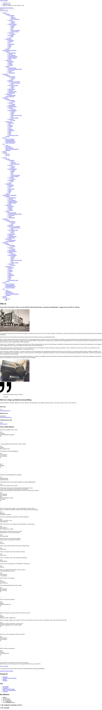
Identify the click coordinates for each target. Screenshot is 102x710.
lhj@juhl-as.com (3, 423)
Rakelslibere (11, 35)
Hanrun (12, 86)
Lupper (10, 71)
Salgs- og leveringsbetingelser (12, 149)
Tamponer (10, 65)
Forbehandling (11, 92)
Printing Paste (11, 130)
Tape (9, 47)
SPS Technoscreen (15, 19)
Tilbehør (7, 49)
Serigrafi (5, 12)
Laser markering (11, 55)
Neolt (12, 79)
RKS (12, 36)
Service (4, 137)
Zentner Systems (14, 31)
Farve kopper (11, 70)
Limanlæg (10, 107)
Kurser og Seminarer (10, 142)
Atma (12, 16)
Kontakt (4, 151)
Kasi (12, 29)
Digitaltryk (5, 74)
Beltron (12, 22)
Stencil (9, 46)
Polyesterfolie (11, 44)
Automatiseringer (12, 52)
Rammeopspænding (10, 140)
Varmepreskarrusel (12, 91)
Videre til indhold (4, 0)
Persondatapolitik (9, 147)
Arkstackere (11, 32)
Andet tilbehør (11, 72)
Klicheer (10, 62)
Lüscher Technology (15, 30)
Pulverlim (10, 125)
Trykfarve (10, 41)
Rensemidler (11, 40)
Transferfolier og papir (13, 135)
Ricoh (12, 84)
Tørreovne (10, 20)
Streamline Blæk (12, 95)
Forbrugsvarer (9, 39)
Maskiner (8, 14)
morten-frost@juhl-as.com (5, 417)
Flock (9, 124)
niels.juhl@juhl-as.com (5, 410)
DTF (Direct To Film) (13, 85)
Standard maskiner (12, 57)
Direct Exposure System (16, 115)
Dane (12, 27)
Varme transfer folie (10, 96)
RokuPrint (13, 17)
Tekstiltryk (5, 97)
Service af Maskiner (10, 139)
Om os (7, 145)
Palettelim (10, 129)
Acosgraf (13, 21)
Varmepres (10, 90)
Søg (1, 9)
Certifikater (8, 150)
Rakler (9, 45)
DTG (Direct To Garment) (14, 81)
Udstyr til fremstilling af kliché (15, 69)
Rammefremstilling (12, 24)
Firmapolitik (8, 146)
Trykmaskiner (11, 15)
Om (3, 144)
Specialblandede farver (11, 141)
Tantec (9, 37)
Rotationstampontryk (12, 56)
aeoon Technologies (15, 82)
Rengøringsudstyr (12, 67)
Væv (9, 42)
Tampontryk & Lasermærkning (9, 50)
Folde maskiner (11, 89)
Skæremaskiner (11, 76)
